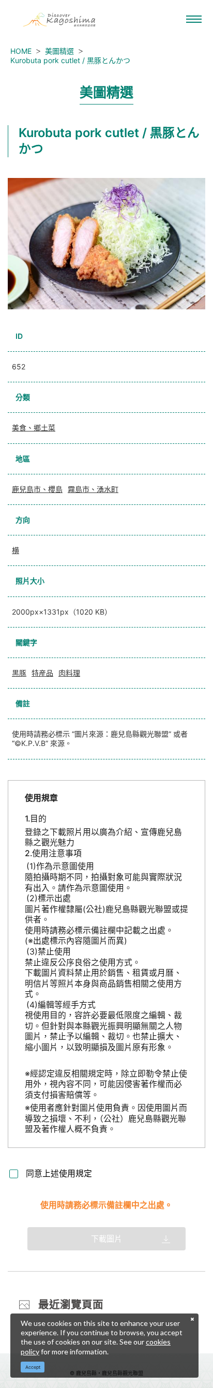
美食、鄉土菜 (33, 427)
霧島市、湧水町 (93, 489)
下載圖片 (106, 1239)
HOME (21, 51)
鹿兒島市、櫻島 (37, 489)
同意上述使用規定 (59, 1173)
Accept (32, 1367)
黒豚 (19, 672)
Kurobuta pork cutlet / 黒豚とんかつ (70, 60)
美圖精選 (59, 51)
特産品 (42, 672)
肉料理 (69, 672)
